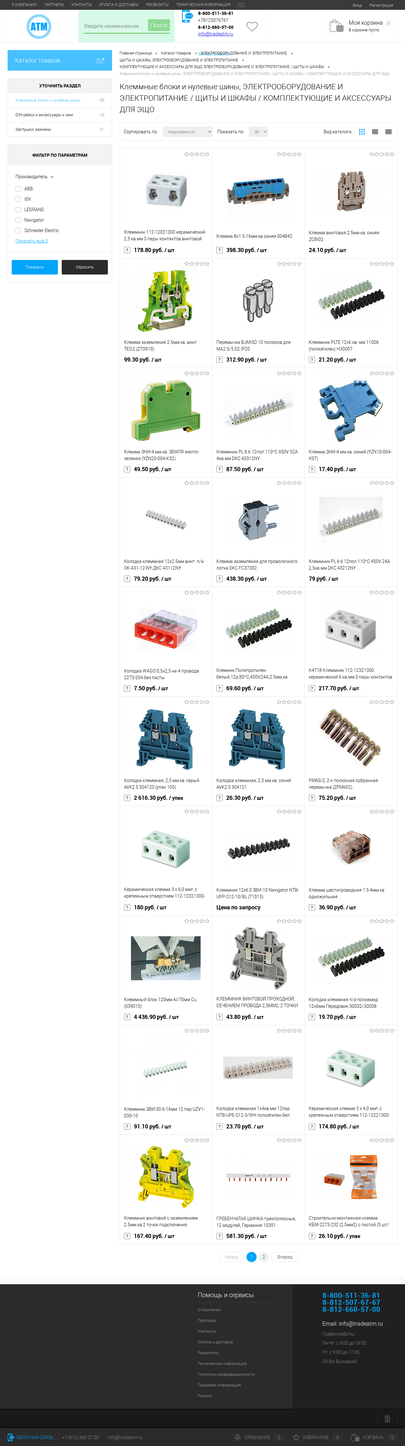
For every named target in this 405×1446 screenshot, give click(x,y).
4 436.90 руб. (156, 1016)
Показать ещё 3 (32, 240)
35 (102, 100)
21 (102, 129)
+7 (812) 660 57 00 (80, 1437)
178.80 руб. (154, 250)
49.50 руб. (152, 469)
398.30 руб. (246, 250)
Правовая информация (219, 1385)
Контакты (82, 5)
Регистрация (381, 5)
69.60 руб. (245, 688)
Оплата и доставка (119, 5)
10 (102, 114)
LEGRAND (34, 209)
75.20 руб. (337, 797)
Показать (35, 267)
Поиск (159, 25)
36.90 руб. (337, 907)
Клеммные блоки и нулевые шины (48, 100)
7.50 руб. (151, 688)
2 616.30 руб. (158, 797)
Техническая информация (203, 5)
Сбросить (85, 267)
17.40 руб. (337, 469)
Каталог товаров (37, 60)
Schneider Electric (41, 230)
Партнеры (54, 5)
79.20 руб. (152, 578)
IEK (27, 199)
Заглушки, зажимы (33, 129)
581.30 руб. (246, 1236)
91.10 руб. (152, 1126)
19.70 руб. (337, 1016)
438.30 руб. (246, 578)
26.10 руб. (339, 1236)
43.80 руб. (245, 1016)
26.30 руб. (245, 797)
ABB (28, 188)
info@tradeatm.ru (215, 33)
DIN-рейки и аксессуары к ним (44, 114)
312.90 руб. (246, 359)
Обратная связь (34, 1437)
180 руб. (150, 907)
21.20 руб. (337, 359)
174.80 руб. (339, 1126)
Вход (357, 5)
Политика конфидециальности (226, 1374)
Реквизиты (157, 5)
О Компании (24, 5)
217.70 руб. (339, 688)
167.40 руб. (154, 1236)
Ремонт (205, 1395)
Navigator (34, 220)
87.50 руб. (245, 469)
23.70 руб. (245, 1126)
